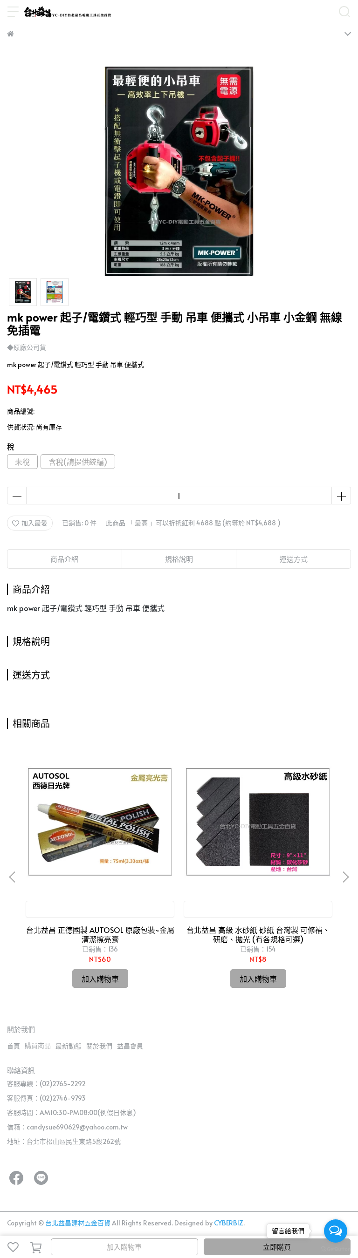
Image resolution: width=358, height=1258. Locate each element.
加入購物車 (124, 1246)
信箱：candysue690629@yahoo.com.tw (67, 1126)
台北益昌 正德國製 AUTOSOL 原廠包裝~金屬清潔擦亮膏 (100, 934)
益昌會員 (130, 1045)
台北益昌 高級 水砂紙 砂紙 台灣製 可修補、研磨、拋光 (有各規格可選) (258, 934)
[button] (345, 877)
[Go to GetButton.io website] (336, 1248)
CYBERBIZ (228, 1222)
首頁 (13, 1045)
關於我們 (99, 1045)
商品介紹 (64, 559)
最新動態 (68, 1045)
